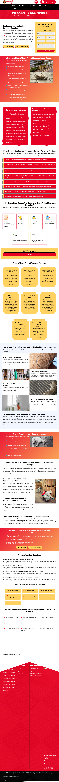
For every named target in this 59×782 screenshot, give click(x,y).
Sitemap (19, 671)
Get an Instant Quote (22, 46)
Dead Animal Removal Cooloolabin (12, 628)
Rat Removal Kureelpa (12, 590)
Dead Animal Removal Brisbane (35, 671)
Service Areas (33, 5)
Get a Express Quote (35, 547)
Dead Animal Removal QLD (24, 15)
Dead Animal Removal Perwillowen (47, 617)
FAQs (40, 5)
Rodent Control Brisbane (36, 675)
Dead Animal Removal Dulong (11, 617)
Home (13, 5)
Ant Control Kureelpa (30, 590)
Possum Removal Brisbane (34, 669)
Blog (45, 5)
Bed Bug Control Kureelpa (12, 603)
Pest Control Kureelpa (46, 590)
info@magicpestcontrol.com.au (50, 764)
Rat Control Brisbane (35, 677)
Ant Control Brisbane (35, 678)
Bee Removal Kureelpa (30, 596)
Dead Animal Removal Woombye (29, 624)
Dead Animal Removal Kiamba (46, 624)
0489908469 (50, 2)
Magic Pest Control (14, 780)
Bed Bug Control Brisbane (36, 673)
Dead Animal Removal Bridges (46, 628)
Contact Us (14, 8)
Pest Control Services (22, 5)
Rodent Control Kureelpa (47, 596)
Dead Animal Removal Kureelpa (12, 624)
